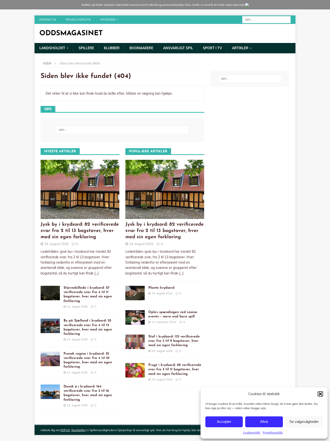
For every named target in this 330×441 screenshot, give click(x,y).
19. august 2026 (77, 405)
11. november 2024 (164, 322)
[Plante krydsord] (135, 293)
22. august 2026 (77, 339)
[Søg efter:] (266, 19)
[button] (320, 394)
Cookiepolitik (251, 432)
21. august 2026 (77, 372)
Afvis (264, 422)
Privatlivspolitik (273, 432)
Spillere (86, 48)
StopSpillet (78, 430)
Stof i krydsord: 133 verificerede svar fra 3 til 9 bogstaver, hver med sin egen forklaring (174, 341)
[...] (96, 273)
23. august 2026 (77, 306)
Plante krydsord (161, 288)
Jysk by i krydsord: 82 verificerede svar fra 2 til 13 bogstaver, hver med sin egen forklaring (80, 230)
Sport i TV (212, 48)
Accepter (224, 422)
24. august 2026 (56, 244)
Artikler (240, 48)
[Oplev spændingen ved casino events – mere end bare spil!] (135, 317)
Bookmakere (141, 48)
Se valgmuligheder (304, 422)
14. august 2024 (162, 293)
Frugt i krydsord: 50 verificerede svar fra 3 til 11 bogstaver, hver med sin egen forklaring (174, 369)
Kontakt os (47, 19)
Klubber (112, 48)
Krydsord (107, 19)
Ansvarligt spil (178, 48)
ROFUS (65, 430)
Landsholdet (52, 48)
